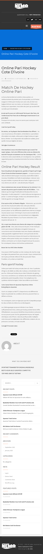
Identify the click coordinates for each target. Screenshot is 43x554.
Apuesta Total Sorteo (9, 418)
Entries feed (8, 476)
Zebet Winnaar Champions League (14, 410)
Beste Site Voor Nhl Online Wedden (12, 247)
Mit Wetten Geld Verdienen (11, 426)
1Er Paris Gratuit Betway (11, 373)
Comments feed (10, 480)
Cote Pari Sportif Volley (8, 127)
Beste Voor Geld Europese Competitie (16, 370)
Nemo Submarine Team (25, 547)
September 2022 (10, 447)
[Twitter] (32, 19)
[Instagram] (36, 19)
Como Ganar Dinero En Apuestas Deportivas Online (17, 285)
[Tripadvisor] (40, 19)
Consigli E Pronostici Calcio (9, 326)
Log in (6, 473)
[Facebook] (28, 19)
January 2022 (9, 450)
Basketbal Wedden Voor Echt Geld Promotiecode (18, 403)
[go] (37, 383)
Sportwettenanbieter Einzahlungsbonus (18, 367)
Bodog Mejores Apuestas (9, 287)
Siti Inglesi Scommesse (8, 145)
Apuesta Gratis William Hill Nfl (12, 395)
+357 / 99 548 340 (34, 15)
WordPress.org (9, 483)
